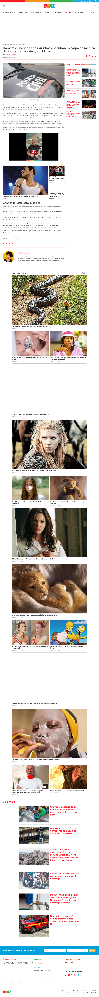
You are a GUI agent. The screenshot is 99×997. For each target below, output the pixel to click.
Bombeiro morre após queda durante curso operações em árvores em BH (64, 920)
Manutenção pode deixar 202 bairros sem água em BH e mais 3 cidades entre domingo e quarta (73, 72)
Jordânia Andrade (10, 54)
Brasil (69, 12)
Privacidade (51, 983)
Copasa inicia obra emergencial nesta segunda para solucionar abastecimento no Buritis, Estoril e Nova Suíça (64, 854)
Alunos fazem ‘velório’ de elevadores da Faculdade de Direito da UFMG (64, 831)
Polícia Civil (43, 105)
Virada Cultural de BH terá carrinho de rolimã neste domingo (64, 876)
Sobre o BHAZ (9, 983)
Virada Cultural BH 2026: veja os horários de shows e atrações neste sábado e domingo (73, 104)
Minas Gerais (58, 12)
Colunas (37, 967)
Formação (41, 970)
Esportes (37, 959)
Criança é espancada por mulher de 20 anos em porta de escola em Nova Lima (73, 82)
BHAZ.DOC (69, 962)
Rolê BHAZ (23, 12)
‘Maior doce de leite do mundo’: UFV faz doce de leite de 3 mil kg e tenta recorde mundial (73, 93)
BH (48, 12)
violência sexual (15, 219)
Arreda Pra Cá (37, 12)
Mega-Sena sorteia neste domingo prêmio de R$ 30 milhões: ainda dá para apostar (73, 114)
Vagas (36, 970)
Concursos (47, 970)
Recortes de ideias (72, 959)
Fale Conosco (22, 983)
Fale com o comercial (37, 983)
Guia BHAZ (80, 12)
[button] (86, 56)
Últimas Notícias (9, 12)
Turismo (91, 12)
